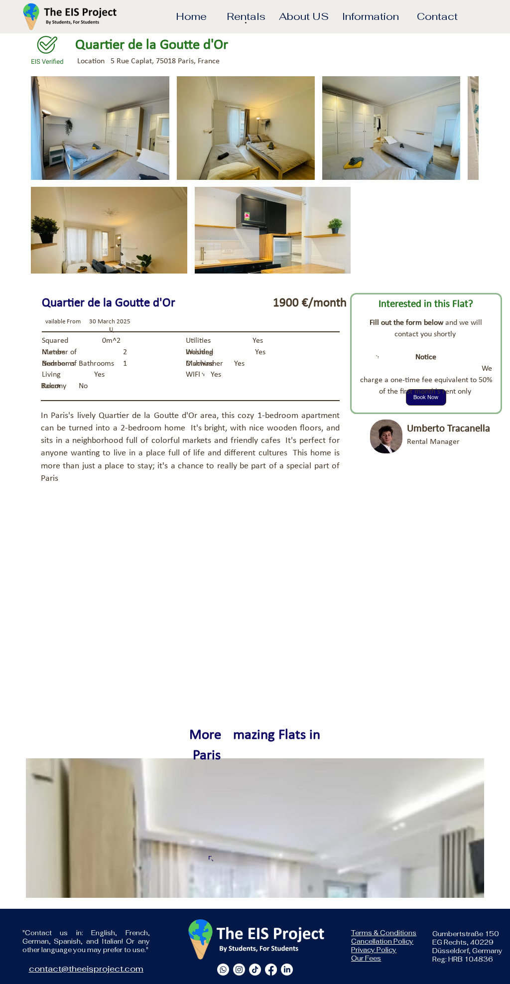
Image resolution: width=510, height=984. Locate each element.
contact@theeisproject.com (86, 968)
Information (370, 16)
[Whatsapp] (223, 970)
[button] (246, 18)
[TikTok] (255, 970)
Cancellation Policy (382, 941)
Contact (437, 16)
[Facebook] (271, 970)
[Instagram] (239, 970)
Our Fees (366, 958)
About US (304, 16)
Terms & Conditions (383, 933)
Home (191, 16)
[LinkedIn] (287, 970)
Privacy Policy (373, 950)
